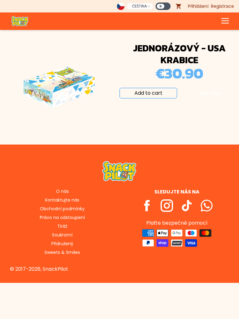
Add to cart (148, 93)
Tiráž (62, 226)
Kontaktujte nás (62, 200)
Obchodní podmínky (62, 209)
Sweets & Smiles (62, 252)
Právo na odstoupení (62, 217)
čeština (139, 6)
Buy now (210, 93)
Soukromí (62, 235)
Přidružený (62, 243)
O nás (62, 191)
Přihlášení (198, 6)
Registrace (222, 6)
